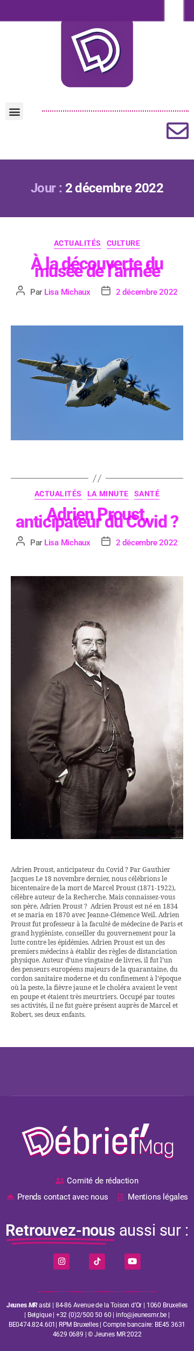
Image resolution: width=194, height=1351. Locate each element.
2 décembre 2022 (147, 292)
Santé (147, 493)
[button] (14, 111)
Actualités (77, 243)
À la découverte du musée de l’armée (97, 267)
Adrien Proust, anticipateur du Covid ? (97, 518)
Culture (124, 243)
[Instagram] (61, 1261)
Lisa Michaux (67, 292)
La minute (108, 493)
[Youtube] (132, 1261)
